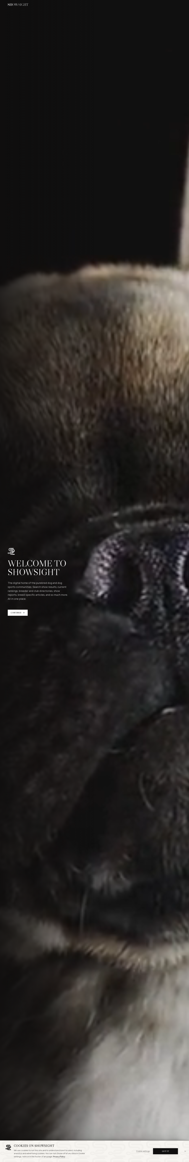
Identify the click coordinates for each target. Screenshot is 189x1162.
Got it (165, 1151)
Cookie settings (143, 1151)
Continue (16, 613)
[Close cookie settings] (185, 1151)
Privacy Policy (59, 1156)
